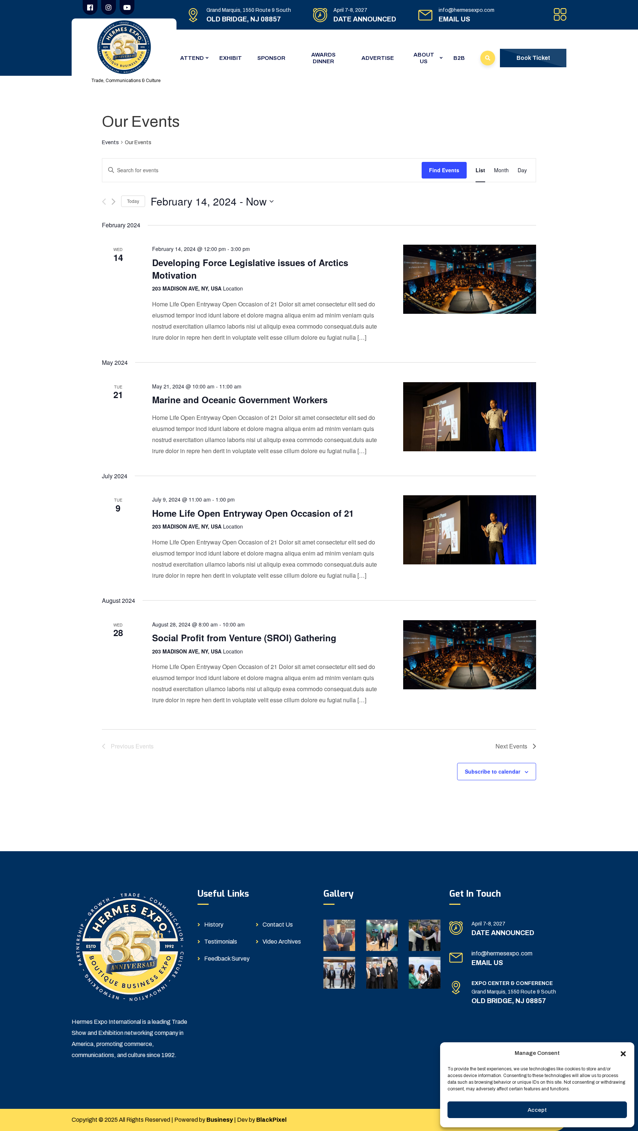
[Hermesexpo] (124, 47)
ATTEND (192, 58)
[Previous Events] (104, 201)
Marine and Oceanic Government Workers (239, 399)
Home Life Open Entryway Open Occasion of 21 (253, 513)
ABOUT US (424, 58)
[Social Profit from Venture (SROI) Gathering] (469, 654)
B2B (459, 58)
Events (110, 142)
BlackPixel (271, 1120)
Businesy (219, 1120)
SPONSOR (271, 58)
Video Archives (282, 941)
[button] (623, 1053)
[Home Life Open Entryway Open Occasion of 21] (469, 529)
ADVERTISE (377, 58)
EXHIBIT (230, 58)
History (213, 924)
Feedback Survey (227, 958)
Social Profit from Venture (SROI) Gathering (244, 637)
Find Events (444, 170)
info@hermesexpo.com (466, 10)
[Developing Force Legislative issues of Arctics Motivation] (469, 279)
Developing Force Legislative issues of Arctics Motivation (250, 268)
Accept (537, 1110)
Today (133, 201)
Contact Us (278, 924)
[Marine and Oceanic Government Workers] (469, 416)
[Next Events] (114, 201)
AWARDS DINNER (323, 58)
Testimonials (220, 941)
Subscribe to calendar (492, 771)
